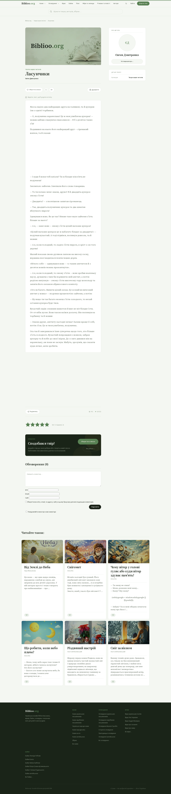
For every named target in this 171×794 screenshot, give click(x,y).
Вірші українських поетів (133, 714)
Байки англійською (31, 773)
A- (46, 90)
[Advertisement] (63, 155)
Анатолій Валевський (74, 652)
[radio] (28, 425)
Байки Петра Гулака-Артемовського (37, 766)
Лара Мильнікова (30, 571)
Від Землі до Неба (37, 567)
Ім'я (26, 490)
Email (27, 494)
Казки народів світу (78, 730)
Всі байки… (29, 777)
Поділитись (34, 412)
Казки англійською (78, 737)
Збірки (74, 740)
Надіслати (95, 507)
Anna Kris (70, 571)
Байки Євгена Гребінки (32, 763)
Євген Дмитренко (31, 78)
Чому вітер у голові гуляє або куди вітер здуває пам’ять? (126, 571)
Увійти (132, 3)
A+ (52, 90)
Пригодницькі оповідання (107, 733)
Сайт (27, 498)
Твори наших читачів (40, 21)
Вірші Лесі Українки (131, 717)
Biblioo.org (28, 21)
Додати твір (143, 3)
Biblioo (28, 3)
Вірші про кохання (131, 725)
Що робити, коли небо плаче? (41, 650)
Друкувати (95, 90)
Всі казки (75, 744)
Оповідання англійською (107, 737)
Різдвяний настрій (81, 648)
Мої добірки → (90, 449)
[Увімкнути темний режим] (126, 3)
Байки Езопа (29, 759)
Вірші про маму (130, 728)
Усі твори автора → (127, 61)
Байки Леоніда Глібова (32, 756)
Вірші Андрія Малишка (132, 721)
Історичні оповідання (106, 730)
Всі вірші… (128, 732)
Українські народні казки (80, 726)
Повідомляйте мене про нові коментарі (42, 512)
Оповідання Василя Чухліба (108, 726)
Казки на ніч (76, 733)
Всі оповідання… (104, 740)
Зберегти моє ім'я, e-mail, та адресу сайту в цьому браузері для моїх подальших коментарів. (60, 502)
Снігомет (74, 567)
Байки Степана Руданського (34, 770)
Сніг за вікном (121, 648)
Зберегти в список (88, 442)
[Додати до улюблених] (26, 615)
